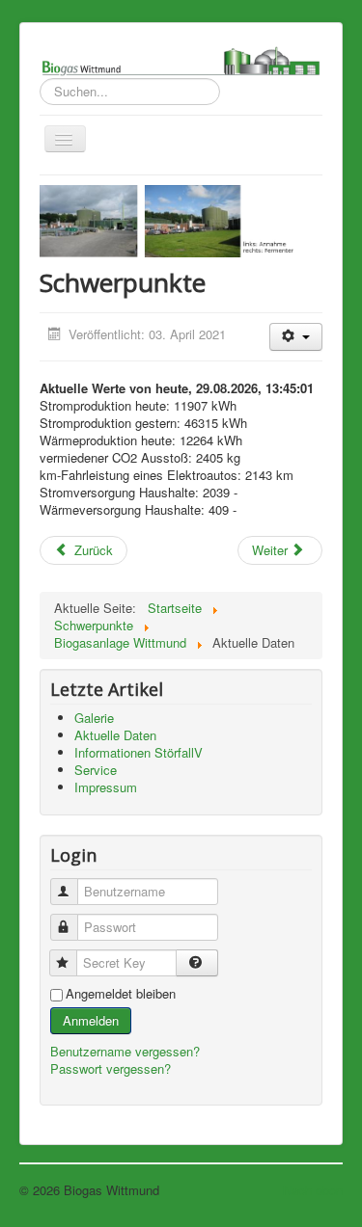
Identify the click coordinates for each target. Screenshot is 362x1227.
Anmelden (91, 1020)
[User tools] (295, 337)
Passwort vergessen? (110, 1068)
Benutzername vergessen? (125, 1051)
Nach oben (313, 1190)
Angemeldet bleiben (121, 993)
